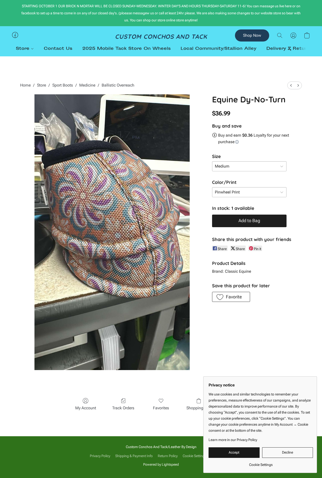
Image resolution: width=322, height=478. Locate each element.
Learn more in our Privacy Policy (233, 440)
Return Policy (168, 456)
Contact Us (58, 49)
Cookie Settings (194, 456)
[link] (261, 463)
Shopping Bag (198, 408)
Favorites (161, 408)
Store (23, 49)
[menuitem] (291, 85)
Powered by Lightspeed (161, 464)
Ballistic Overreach (118, 85)
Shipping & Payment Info (134, 456)
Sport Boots (62, 85)
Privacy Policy (100, 456)
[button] (161, 36)
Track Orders (123, 408)
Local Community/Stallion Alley (218, 49)
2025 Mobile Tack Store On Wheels (126, 49)
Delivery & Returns (289, 49)
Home (25, 85)
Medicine (87, 85)
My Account (85, 408)
